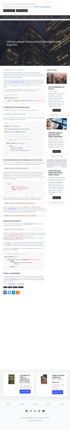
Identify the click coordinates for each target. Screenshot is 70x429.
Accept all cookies (9, 10)
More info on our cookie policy (42, 6)
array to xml (15, 279)
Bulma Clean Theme (35, 417)
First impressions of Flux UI (56, 88)
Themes (21, 404)
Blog (51, 17)
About (47, 17)
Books (17, 17)
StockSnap (21, 284)
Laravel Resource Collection (17, 81)
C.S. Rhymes (5, 17)
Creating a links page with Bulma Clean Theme (55, 173)
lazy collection (12, 208)
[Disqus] (24, 312)
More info (26, 392)
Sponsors (41, 17)
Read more (57, 111)
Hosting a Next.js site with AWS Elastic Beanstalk (55, 134)
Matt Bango (12, 284)
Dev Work (32, 17)
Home (12, 17)
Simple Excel (27, 224)
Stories (24, 17)
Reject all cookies (22, 10)
